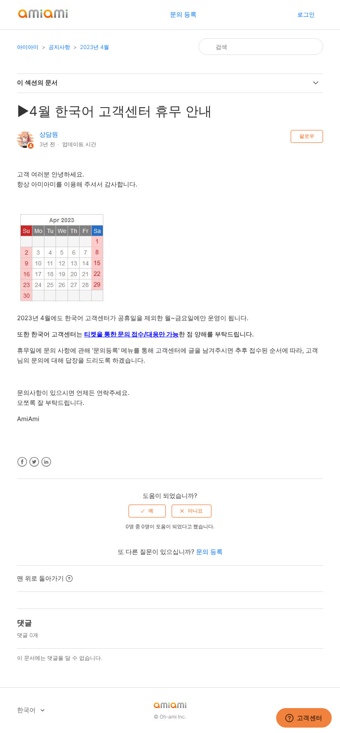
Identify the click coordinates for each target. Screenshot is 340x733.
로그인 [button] (306, 14)
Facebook (22, 462)
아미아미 (28, 47)
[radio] (147, 511)
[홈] (43, 19)
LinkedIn (46, 462)
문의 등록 (183, 14)
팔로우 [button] (306, 136)
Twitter (34, 462)
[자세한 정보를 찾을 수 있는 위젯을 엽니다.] (304, 718)
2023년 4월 (94, 47)
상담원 (48, 134)
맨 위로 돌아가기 (40, 578)
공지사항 (59, 47)
